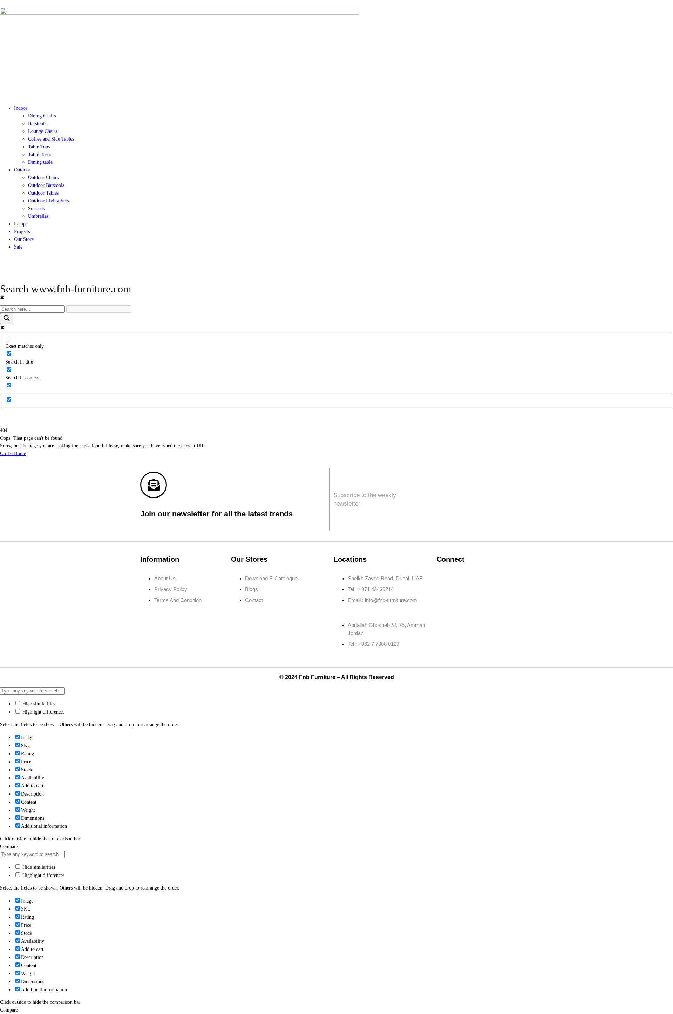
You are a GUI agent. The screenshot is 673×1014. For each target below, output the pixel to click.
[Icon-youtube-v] (445, 598)
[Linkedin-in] (487, 578)
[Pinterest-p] (507, 578)
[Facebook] (445, 578)
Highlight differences (42, 712)
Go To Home (13, 453)
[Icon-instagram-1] (466, 578)
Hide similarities (38, 704)
